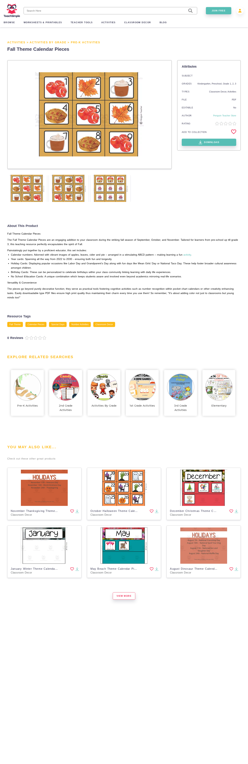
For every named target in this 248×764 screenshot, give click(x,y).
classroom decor (137, 22)
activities (108, 22)
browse (9, 22)
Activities (16, 42)
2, (233, 83)
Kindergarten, (205, 83)
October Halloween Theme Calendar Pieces (121, 510)
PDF (234, 99)
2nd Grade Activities (65, 408)
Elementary (219, 405)
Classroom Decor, (218, 91)
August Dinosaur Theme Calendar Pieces (199, 568)
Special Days (57, 324)
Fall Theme (15, 324)
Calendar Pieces (36, 324)
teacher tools (82, 22)
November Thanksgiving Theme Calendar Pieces (45, 510)
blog (163, 22)
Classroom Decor (104, 324)
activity (187, 254)
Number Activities (80, 324)
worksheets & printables (43, 22)
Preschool (217, 83)
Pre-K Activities (85, 42)
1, (231, 83)
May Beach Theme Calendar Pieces (115, 568)
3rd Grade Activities (180, 408)
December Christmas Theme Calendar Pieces (202, 510)
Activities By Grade (48, 42)
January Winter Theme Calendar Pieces (39, 568)
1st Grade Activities (142, 405)
